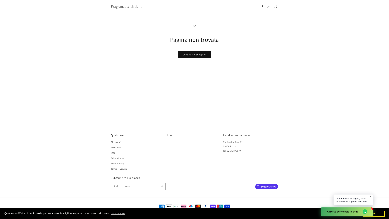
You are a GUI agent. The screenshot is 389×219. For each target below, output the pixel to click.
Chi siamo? (116, 142)
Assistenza (116, 147)
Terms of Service (119, 168)
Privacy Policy (117, 158)
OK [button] (374, 213)
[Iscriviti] (162, 186)
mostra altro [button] (118, 213)
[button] (262, 6)
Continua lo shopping (194, 54)
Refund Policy (117, 163)
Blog (113, 152)
